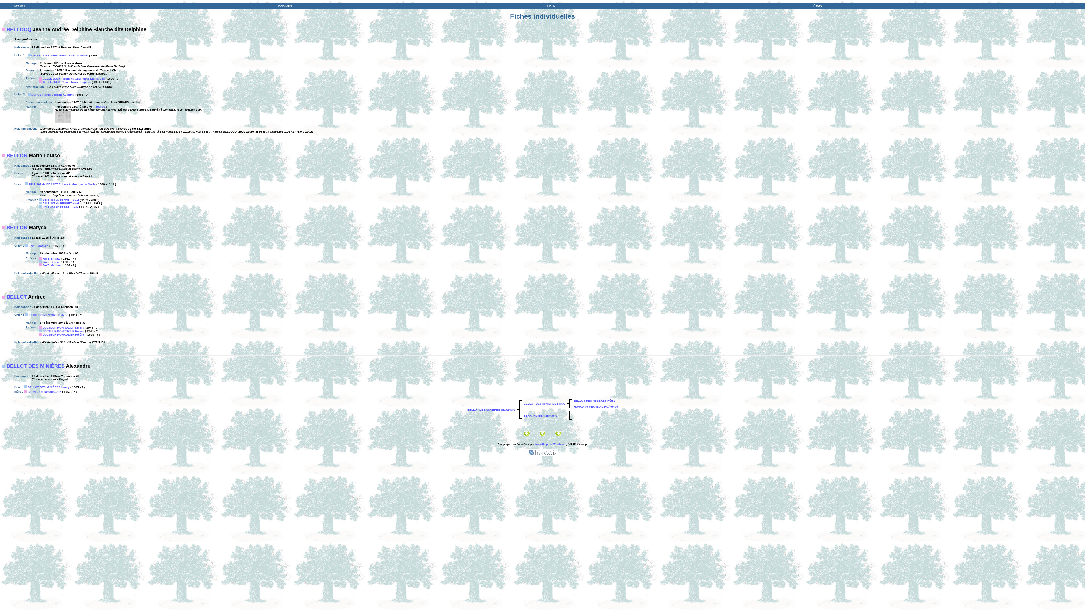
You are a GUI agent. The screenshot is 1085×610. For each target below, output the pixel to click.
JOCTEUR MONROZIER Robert (63, 331)
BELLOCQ (18, 29)
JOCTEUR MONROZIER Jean (48, 315)
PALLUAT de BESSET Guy (60, 206)
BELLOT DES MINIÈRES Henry (49, 387)
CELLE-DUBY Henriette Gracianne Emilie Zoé (74, 78)
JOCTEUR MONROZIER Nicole (63, 327)
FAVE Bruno (51, 261)
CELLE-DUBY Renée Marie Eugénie (67, 82)
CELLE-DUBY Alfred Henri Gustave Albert (59, 55)
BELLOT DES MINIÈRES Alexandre (491, 409)
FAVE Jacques (39, 245)
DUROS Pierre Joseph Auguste (52, 94)
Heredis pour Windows (550, 444)
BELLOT (16, 297)
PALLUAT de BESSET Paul (61, 200)
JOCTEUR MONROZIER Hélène (64, 334)
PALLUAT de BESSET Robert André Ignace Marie (62, 184)
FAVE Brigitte (51, 258)
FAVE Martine (52, 265)
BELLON (16, 155)
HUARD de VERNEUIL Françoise (596, 406)
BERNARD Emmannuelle (44, 391)
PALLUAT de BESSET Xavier (62, 203)
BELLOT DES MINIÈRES (35, 366)
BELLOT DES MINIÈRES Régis (594, 400)
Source (100, 106)
